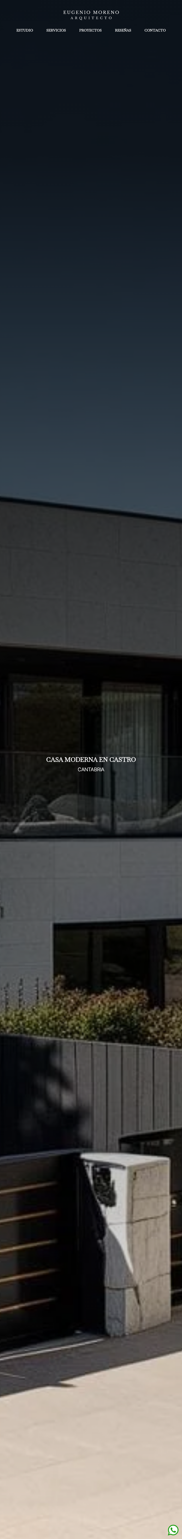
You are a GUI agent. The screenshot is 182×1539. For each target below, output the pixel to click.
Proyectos (90, 30)
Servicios (56, 30)
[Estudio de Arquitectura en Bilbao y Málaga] (91, 14)
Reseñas (123, 30)
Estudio (24, 30)
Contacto (155, 30)
